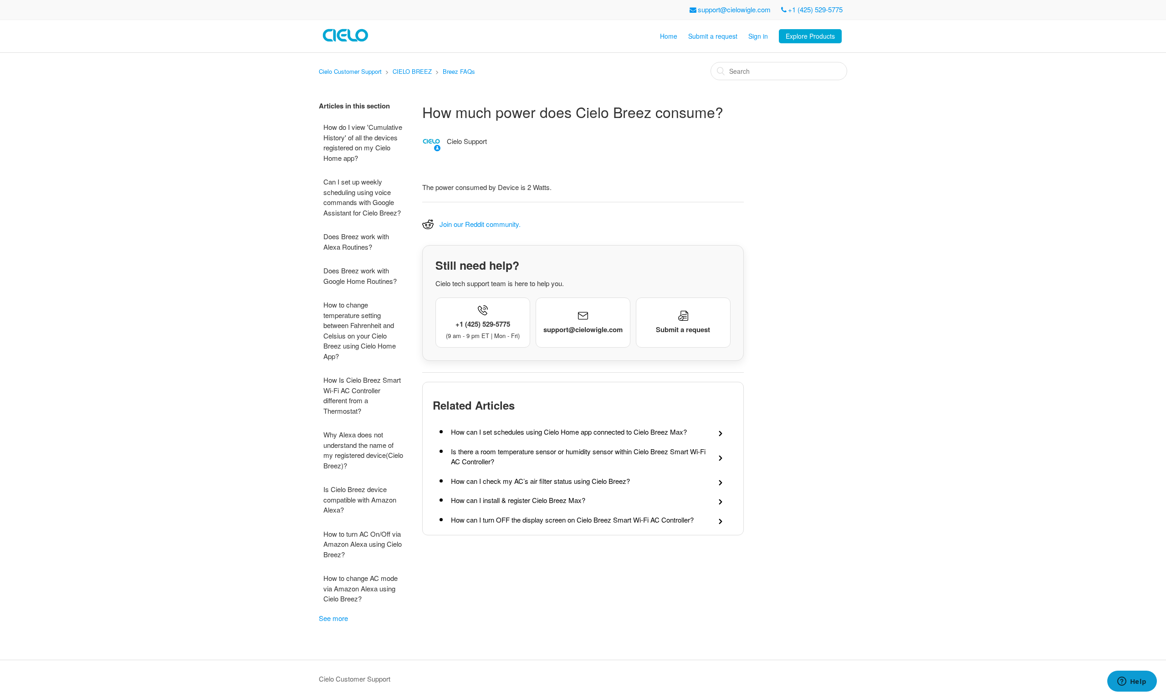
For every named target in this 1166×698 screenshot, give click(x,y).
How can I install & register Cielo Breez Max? (518, 500)
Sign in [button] (758, 36)
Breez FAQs (459, 71)
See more (333, 618)
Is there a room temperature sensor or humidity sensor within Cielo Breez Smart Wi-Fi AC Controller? (578, 457)
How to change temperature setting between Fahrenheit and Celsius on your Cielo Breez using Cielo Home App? (359, 330)
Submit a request (712, 36)
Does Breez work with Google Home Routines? (360, 276)
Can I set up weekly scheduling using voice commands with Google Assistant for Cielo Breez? (362, 197)
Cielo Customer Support (350, 71)
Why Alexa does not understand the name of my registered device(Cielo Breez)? (363, 450)
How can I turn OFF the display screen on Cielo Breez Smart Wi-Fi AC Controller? (572, 519)
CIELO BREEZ (412, 71)
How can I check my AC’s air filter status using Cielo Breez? (540, 481)
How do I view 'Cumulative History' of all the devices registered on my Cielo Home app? (362, 142)
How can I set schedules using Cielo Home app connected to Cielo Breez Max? (569, 431)
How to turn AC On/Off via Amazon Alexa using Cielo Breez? (362, 544)
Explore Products (810, 36)
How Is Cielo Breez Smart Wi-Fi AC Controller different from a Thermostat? (362, 395)
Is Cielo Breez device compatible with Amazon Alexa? (359, 499)
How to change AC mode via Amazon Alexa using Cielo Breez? (360, 588)
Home (668, 36)
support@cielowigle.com (734, 9)
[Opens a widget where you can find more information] (1132, 682)
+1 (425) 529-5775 (815, 9)
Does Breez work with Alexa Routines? (356, 241)
